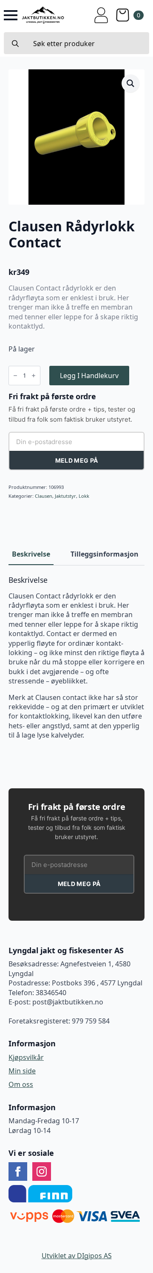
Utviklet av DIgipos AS (77, 1255)
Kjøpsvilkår (26, 1057)
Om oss (20, 1084)
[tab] (31, 554)
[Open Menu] (10, 15)
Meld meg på (76, 460)
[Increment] (33, 375)
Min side (22, 1070)
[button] (130, 83)
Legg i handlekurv (89, 375)
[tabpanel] (76, 658)
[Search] (15, 44)
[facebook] (17, 1171)
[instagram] (41, 1171)
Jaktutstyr (65, 496)
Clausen (43, 496)
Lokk (84, 496)
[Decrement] (15, 375)
